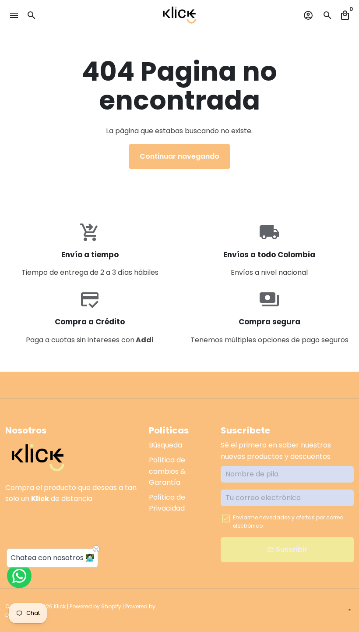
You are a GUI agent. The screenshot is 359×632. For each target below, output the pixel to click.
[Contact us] (19, 576)
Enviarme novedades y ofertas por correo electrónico (288, 521)
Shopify (111, 606)
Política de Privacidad (167, 503)
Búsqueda (165, 445)
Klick (60, 606)
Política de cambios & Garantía (167, 471)
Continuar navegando (179, 156)
